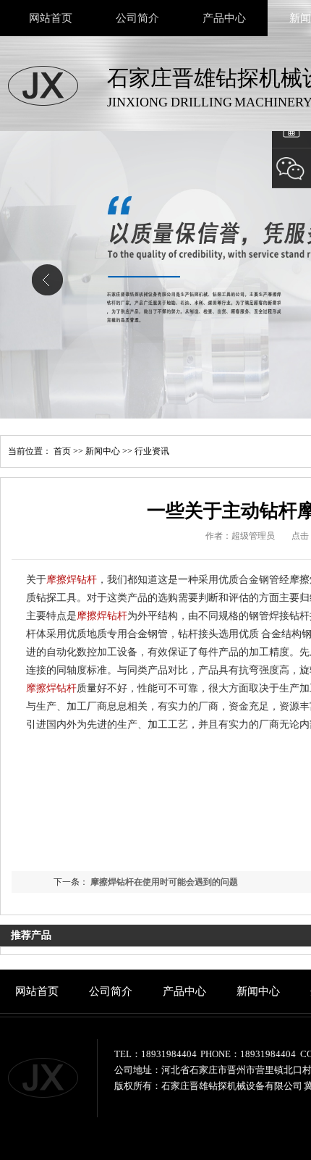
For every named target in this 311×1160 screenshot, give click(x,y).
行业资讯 (152, 451)
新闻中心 (102, 451)
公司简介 (137, 18)
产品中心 (224, 18)
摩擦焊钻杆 (71, 579)
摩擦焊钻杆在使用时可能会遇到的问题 (164, 882)
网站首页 (50, 18)
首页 (62, 451)
